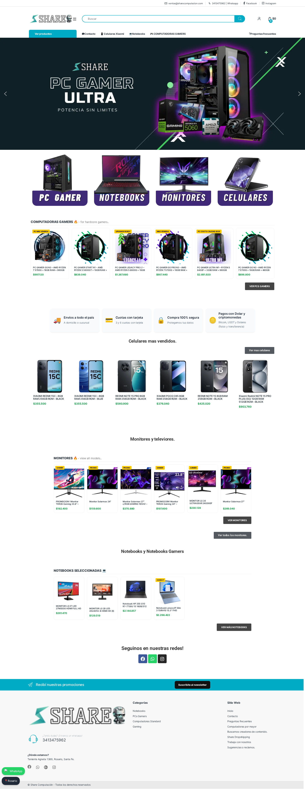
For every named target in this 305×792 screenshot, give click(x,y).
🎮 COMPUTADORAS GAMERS (168, 33)
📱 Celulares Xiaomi (112, 33)
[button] (5, 94)
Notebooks (139, 710)
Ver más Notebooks (234, 627)
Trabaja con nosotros (239, 742)
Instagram (270, 3)
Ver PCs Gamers (259, 286)
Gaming (137, 726)
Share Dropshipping (238, 736)
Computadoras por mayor (241, 726)
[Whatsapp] (152, 658)
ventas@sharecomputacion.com (185, 3)
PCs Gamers (140, 716)
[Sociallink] (29, 767)
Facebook (251, 3)
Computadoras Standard (147, 721)
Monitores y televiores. (152, 439)
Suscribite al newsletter (192, 684)
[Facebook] (142, 658)
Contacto (89, 33)
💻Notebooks (137, 33)
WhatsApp (16, 771)
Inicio (230, 710)
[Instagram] (162, 658)
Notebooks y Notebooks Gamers (152, 551)
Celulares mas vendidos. (153, 341)
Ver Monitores (237, 520)
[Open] (75, 19)
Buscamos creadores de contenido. (247, 731)
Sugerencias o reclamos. (241, 747)
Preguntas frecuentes (263, 33)
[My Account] (259, 18)
